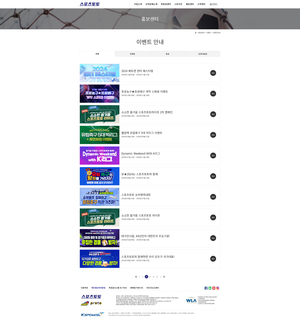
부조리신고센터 (152, 288)
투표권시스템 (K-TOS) (118, 288)
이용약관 (84, 288)
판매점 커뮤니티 (136, 288)
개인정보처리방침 (98, 288)
